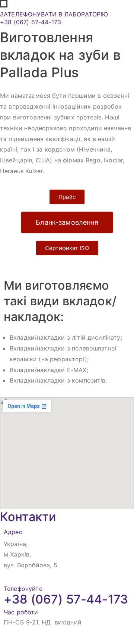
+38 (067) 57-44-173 (30, 22)
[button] (67, 197)
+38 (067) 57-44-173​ (66, 599)
